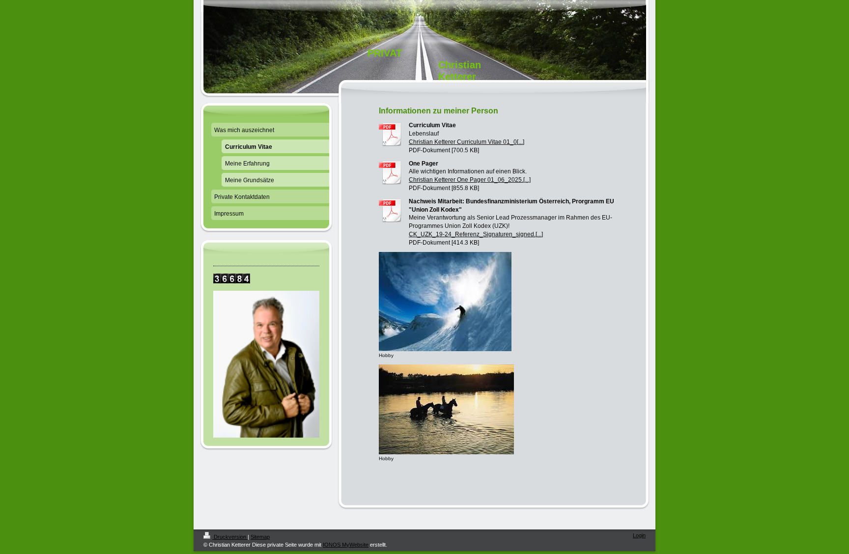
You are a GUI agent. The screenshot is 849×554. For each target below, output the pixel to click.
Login (639, 535)
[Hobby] (445, 301)
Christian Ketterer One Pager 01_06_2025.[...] (470, 179)
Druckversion (230, 537)
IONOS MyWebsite (345, 545)
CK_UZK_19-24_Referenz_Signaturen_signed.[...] (476, 234)
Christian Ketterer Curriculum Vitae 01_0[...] (466, 141)
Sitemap (260, 537)
